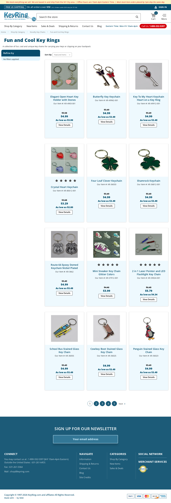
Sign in (162, 7)
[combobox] (88, 17)
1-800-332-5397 (35, 459)
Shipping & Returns (68, 26)
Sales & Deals (48, 26)
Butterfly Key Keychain (106, 96)
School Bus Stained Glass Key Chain (64, 350)
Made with (9, 498)
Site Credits (85, 477)
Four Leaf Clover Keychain (106, 180)
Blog (99, 26)
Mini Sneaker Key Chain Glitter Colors (107, 272)
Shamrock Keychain (148, 180)
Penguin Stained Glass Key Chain (148, 350)
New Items (32, 26)
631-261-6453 (38, 462)
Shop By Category (13, 26)
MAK (22, 498)
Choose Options (64, 78)
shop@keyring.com (19, 471)
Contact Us (87, 26)
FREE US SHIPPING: (15, 7)
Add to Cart (148, 78)
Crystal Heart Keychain (64, 187)
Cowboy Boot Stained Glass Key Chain (106, 350)
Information (85, 459)
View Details (64, 125)
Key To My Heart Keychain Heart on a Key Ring (148, 98)
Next (121, 404)
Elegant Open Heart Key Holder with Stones (64, 98)
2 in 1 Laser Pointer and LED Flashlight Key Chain (148, 272)
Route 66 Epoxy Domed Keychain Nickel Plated (64, 266)
